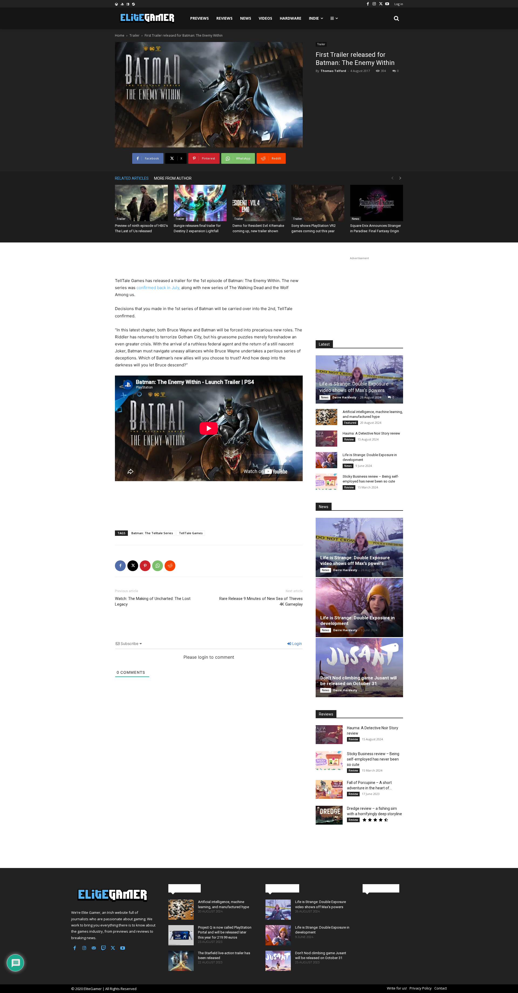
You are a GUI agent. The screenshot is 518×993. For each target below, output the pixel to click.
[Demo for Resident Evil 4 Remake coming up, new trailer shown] (259, 203)
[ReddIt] (170, 565)
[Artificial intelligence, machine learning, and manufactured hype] (326, 417)
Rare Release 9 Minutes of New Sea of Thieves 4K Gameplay (261, 601)
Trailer (134, 35)
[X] (381, 4)
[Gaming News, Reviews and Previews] (113, 895)
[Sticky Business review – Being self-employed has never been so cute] (326, 482)
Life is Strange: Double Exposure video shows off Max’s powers (355, 560)
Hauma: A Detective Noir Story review (371, 433)
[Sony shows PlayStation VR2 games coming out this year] (317, 203)
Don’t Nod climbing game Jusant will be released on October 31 (358, 680)
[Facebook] (368, 4)
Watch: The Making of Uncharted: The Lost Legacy (152, 601)
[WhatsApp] (157, 565)
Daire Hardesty (344, 397)
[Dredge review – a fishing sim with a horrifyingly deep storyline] (329, 815)
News (355, 219)
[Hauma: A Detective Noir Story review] (326, 438)
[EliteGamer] (146, 18)
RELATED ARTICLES (132, 178)
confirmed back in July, (158, 287)
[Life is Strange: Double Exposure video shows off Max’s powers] (359, 379)
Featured (350, 423)
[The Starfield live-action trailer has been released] (181, 961)
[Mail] (93, 948)
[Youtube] (387, 4)
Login (296, 643)
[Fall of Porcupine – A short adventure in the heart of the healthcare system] (329, 789)
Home (119, 35)
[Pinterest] (145, 565)
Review (349, 439)
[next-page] (400, 178)
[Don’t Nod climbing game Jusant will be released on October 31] (359, 667)
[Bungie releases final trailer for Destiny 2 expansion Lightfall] (200, 203)
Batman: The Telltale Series (152, 533)
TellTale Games (191, 533)
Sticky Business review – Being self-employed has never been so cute (373, 759)
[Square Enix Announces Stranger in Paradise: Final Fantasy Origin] (376, 203)
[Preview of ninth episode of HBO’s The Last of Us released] (141, 203)
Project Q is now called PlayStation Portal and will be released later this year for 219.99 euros (224, 932)
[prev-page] (392, 178)
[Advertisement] (209, 263)
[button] (396, 18)
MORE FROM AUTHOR (173, 178)
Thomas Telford (333, 71)
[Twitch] (103, 948)
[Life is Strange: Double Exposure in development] (326, 460)
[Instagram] (374, 4)
